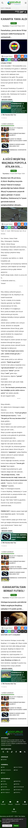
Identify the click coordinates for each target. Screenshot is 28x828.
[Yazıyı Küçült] (22, 59)
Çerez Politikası (18, 767)
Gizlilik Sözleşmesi (6, 770)
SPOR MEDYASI (18, 789)
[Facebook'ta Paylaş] (25, 56)
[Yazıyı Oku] (19, 59)
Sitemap (14, 811)
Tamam (16, 825)
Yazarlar (3, 804)
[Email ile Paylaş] (12, 59)
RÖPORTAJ (17, 792)
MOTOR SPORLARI (19, 786)
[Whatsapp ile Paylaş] (9, 59)
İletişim (3, 772)
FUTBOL (4, 781)
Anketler (24, 804)
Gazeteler (4, 759)
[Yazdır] (15, 59)
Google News (7, 56)
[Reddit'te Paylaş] (22, 56)
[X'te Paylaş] (2, 59)
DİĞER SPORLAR (6, 789)
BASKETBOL (18, 781)
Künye (16, 770)
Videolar (10, 804)
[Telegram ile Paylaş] (19, 56)
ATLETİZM (4, 786)
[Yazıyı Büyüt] (25, 59)
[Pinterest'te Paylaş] (15, 56)
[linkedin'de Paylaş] (6, 59)
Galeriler (17, 804)
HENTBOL (17, 784)
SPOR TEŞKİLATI (6, 792)
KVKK (3, 767)
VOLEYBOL (4, 784)
